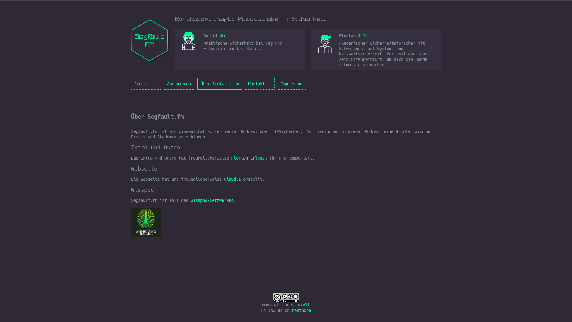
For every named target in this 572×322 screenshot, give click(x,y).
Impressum (291, 83)
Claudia (232, 179)
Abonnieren (179, 83)
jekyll (303, 305)
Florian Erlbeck (249, 158)
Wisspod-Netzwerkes (212, 200)
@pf (223, 35)
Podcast (142, 83)
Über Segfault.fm (219, 83)
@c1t (363, 35)
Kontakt (256, 83)
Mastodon (301, 310)
